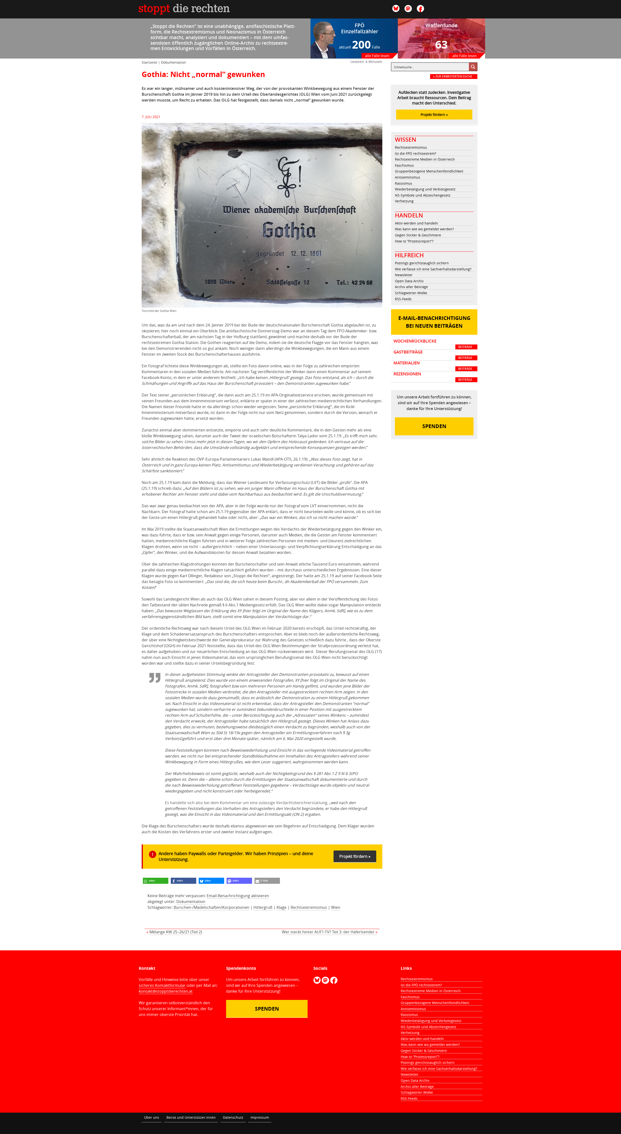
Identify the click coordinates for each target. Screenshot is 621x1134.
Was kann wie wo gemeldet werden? (424, 229)
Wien (335, 907)
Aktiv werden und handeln (416, 223)
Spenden (434, 426)
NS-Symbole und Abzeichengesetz (422, 195)
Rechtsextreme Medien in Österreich (425, 159)
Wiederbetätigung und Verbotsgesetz (425, 189)
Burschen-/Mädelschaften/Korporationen (211, 907)
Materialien (432, 366)
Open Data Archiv (409, 281)
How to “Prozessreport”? (414, 241)
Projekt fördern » (354, 856)
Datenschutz (233, 1117)
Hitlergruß (262, 907)
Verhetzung (404, 201)
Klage (281, 907)
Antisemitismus (407, 177)
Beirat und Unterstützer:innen (191, 1117)
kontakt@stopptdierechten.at (166, 991)
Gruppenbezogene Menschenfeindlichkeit (429, 171)
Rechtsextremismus (309, 907)
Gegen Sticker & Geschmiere (418, 235)
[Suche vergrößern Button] (473, 67)
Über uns (151, 1117)
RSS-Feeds (403, 299)
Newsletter (404, 275)
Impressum (260, 1117)
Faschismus (404, 165)
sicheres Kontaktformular (162, 985)
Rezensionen (432, 376)
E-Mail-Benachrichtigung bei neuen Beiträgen (434, 322)
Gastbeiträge (432, 355)
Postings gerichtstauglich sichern (422, 263)
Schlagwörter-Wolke (411, 293)
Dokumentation (173, 62)
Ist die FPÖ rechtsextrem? (415, 153)
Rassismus (403, 183)
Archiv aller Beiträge (411, 286)
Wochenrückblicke (432, 344)
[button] (155, 881)
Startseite (149, 62)
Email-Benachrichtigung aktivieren (238, 895)
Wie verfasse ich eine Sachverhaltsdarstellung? (433, 269)
